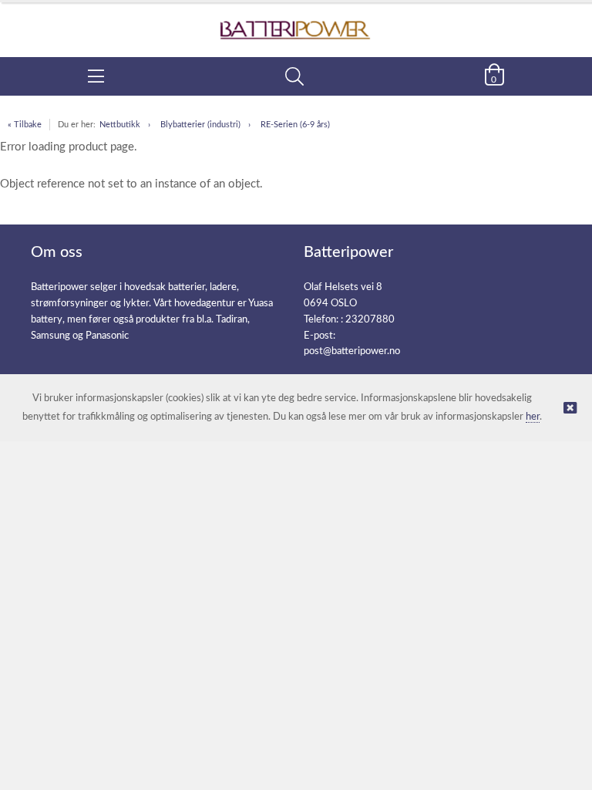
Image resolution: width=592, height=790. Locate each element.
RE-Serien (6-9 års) (295, 124)
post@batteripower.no (352, 351)
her (533, 417)
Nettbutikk (119, 124)
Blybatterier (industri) (200, 124)
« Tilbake (25, 124)
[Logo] (296, 22)
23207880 (370, 320)
